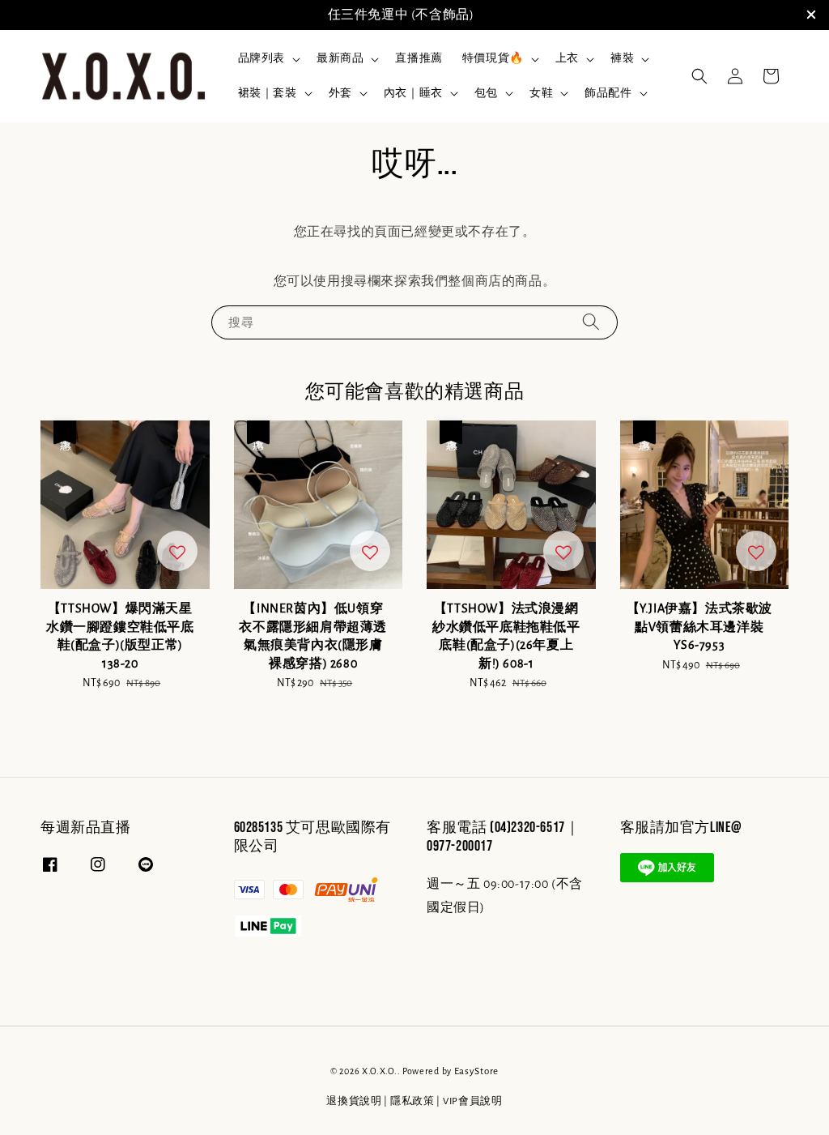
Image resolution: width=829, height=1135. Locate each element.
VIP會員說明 (473, 1101)
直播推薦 (418, 58)
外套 (340, 93)
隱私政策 (412, 1101)
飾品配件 (608, 93)
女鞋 (541, 93)
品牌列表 (261, 58)
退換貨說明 (354, 1101)
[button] (699, 76)
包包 (486, 93)
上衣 (567, 58)
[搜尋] (591, 322)
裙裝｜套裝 (267, 93)
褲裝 (622, 58)
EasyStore (476, 1071)
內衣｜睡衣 (413, 93)
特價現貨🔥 (493, 58)
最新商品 (340, 58)
